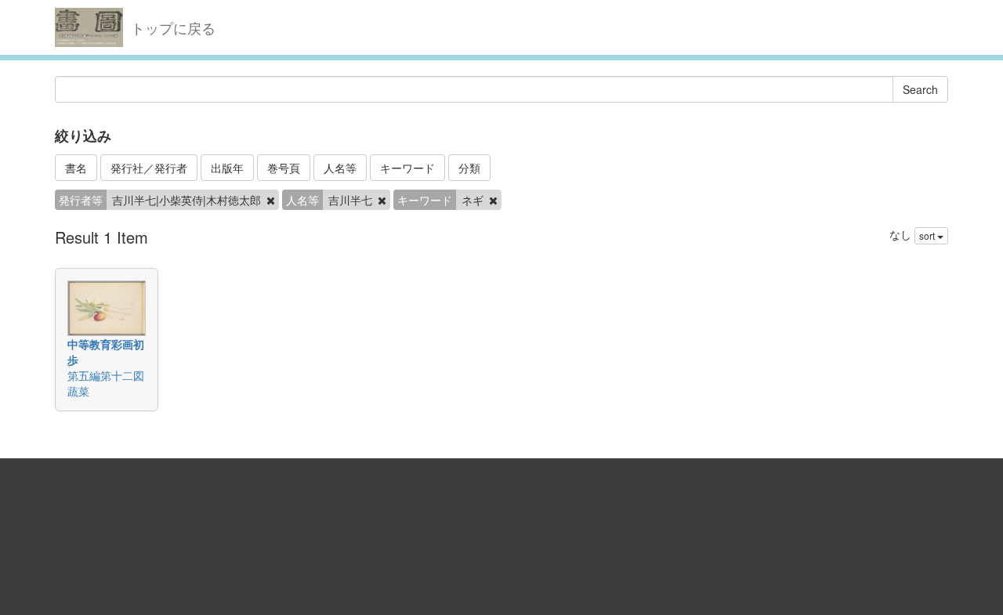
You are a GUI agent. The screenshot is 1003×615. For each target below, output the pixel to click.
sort (928, 235)
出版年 (227, 167)
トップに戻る (173, 27)
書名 (76, 167)
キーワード (407, 167)
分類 (469, 167)
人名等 (340, 167)
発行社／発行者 (148, 167)
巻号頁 (283, 167)
